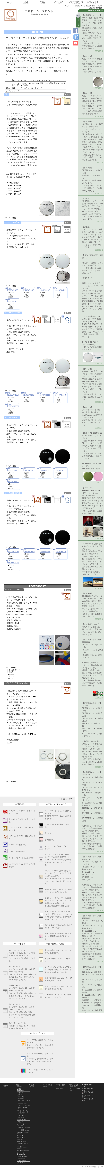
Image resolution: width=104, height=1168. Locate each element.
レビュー (49, 1088)
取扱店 (43, 2)
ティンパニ (23, 1105)
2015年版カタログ (87, 1099)
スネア (21, 1093)
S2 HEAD (22, 1144)
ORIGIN (22, 1147)
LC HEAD (23, 1135)
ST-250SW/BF (12, 222)
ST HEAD (22, 1138)
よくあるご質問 (75, 1089)
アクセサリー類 (22, 1157)
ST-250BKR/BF (13, 493)
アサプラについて (76, 2)
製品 (26, 2)
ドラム (21, 1122)
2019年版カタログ (87, 1096)
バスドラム (20, 1097)
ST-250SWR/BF (13, 313)
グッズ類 (22, 1163)
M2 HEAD (23, 1150)
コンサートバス (22, 1108)
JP (6, 94)
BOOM (21, 1141)
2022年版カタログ (87, 1092)
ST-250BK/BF (12, 417)
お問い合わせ (92, 2)
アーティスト (59, 2)
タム (20, 1095)
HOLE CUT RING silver (17, 683)
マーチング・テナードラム (23, 1112)
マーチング (23, 1127)
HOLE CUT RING (14, 589)
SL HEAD (23, 1133)
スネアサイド (21, 1116)
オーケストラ (21, 1124)
